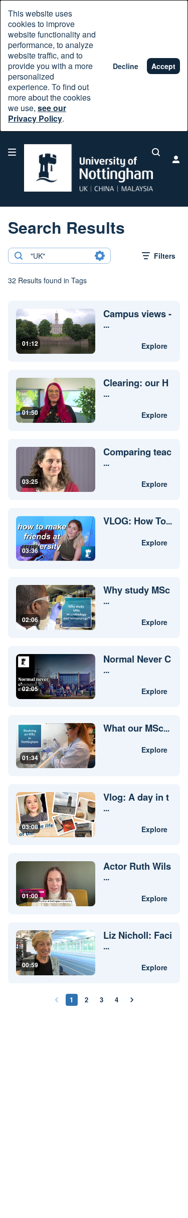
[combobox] (59, 256)
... (137, 319)
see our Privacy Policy (37, 113)
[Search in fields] (99, 256)
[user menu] (176, 159)
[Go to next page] (132, 1000)
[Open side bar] (12, 152)
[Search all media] (156, 152)
